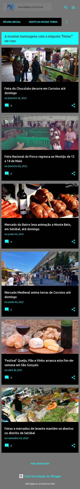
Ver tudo (10, 41)
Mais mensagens (40, 463)
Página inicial (12, 22)
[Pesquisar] (66, 7)
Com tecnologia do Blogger (42, 476)
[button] (73, 105)
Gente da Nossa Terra (43, 22)
